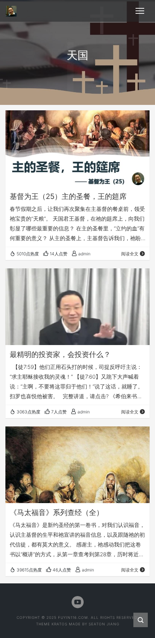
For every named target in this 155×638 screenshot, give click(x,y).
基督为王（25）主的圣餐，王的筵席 (68, 196)
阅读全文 (129, 253)
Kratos (59, 624)
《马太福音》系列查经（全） (56, 512)
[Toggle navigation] (139, 11)
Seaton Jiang (104, 624)
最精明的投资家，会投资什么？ (60, 354)
